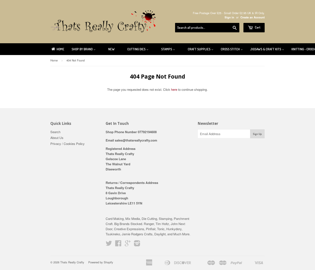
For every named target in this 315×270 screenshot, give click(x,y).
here (174, 89)
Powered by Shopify (100, 262)
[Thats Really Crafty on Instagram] (137, 244)
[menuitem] (57, 49)
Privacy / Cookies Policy (67, 143)
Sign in (229, 17)
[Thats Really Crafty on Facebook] (118, 244)
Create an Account (252, 17)
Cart (257, 27)
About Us (56, 137)
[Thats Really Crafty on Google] (127, 244)
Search (55, 132)
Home (54, 60)
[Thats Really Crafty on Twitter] (109, 244)
